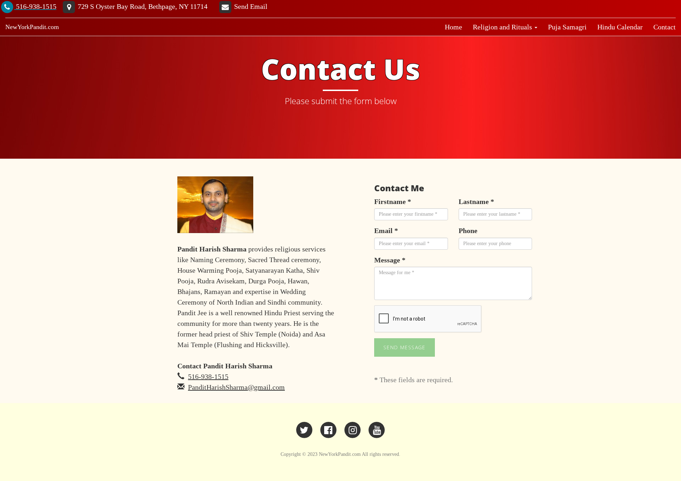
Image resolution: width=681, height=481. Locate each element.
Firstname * (392, 201)
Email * (386, 230)
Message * (389, 260)
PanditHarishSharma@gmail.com (236, 387)
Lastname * (476, 201)
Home (453, 27)
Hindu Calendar (620, 27)
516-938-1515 (208, 376)
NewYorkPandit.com (32, 26)
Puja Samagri (567, 27)
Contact (664, 27)
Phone (468, 230)
